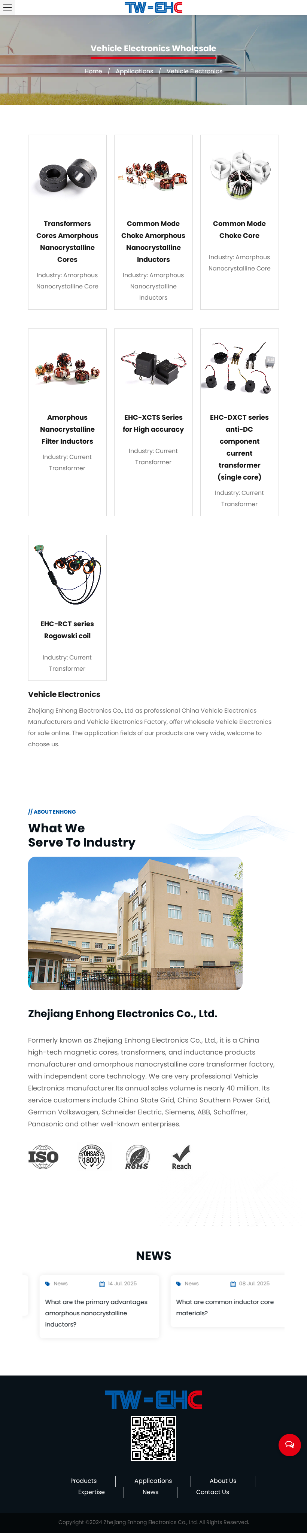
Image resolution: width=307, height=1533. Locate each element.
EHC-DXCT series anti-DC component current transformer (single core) (239, 448)
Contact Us (212, 1492)
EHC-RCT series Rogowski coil (67, 630)
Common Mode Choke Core (239, 230)
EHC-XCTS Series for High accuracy (153, 424)
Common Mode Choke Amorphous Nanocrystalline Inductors (153, 242)
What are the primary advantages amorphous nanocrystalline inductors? (85, 1313)
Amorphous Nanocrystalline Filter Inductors (67, 430)
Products (83, 1481)
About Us (223, 1481)
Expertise (91, 1492)
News (150, 1492)
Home (93, 72)
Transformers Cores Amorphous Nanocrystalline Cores (67, 242)
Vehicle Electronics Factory (127, 722)
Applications (134, 72)
